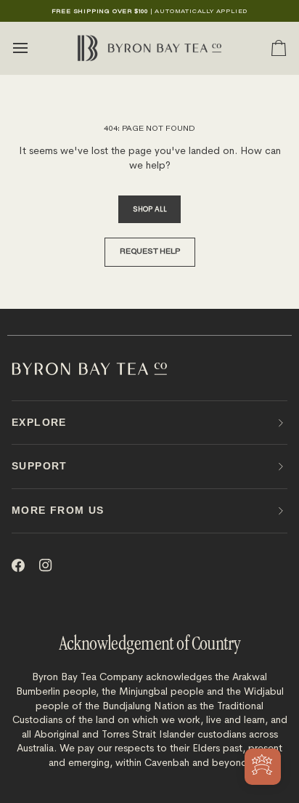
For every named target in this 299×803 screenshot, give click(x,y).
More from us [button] (58, 510)
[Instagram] (45, 565)
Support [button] (39, 466)
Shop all (149, 209)
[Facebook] (18, 565)
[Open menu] (33, 48)
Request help (150, 252)
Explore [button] (39, 422)
